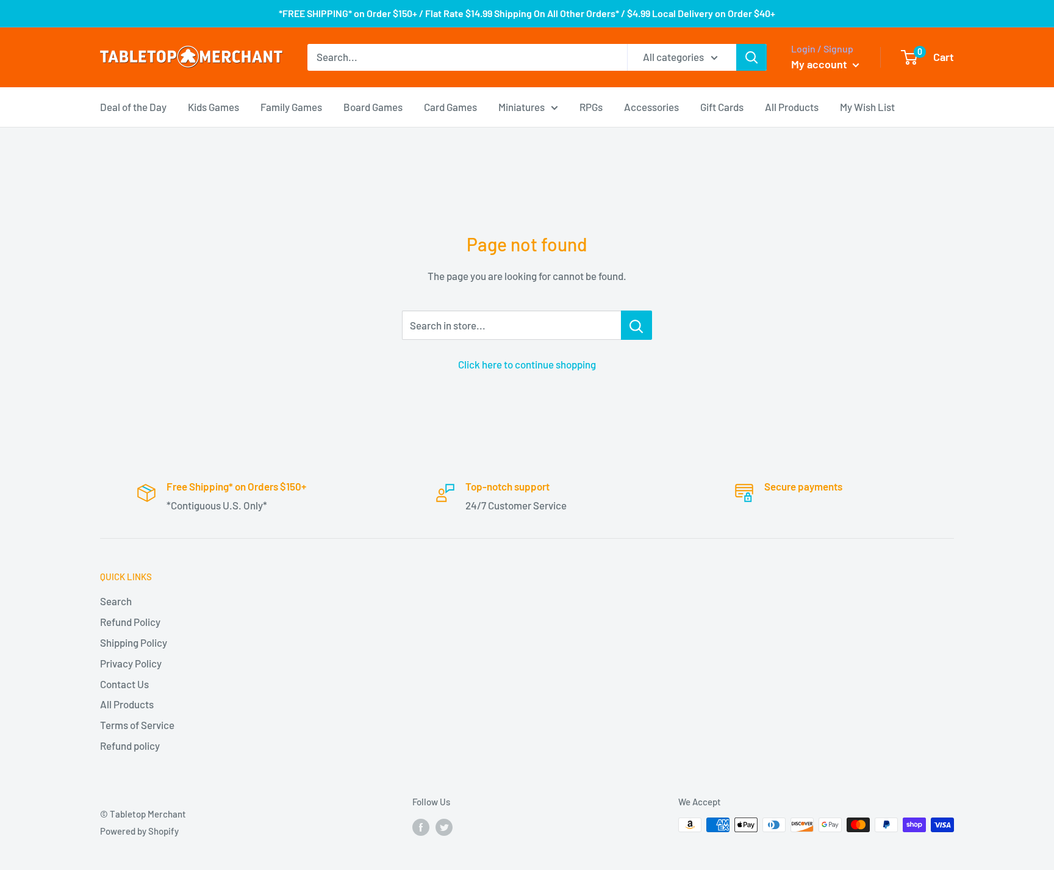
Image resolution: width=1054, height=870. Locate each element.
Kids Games (213, 106)
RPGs (591, 106)
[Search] (751, 57)
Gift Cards (722, 106)
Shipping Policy (133, 642)
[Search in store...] (636, 325)
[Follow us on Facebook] (420, 827)
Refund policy (130, 745)
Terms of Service (137, 725)
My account (820, 64)
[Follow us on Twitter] (444, 827)
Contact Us (124, 684)
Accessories (651, 106)
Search (116, 601)
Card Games (450, 106)
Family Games (291, 106)
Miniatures (521, 106)
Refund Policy (130, 622)
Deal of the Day (133, 106)
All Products (792, 106)
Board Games (373, 106)
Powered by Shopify (139, 830)
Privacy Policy (131, 663)
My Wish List (867, 106)
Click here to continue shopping (527, 364)
